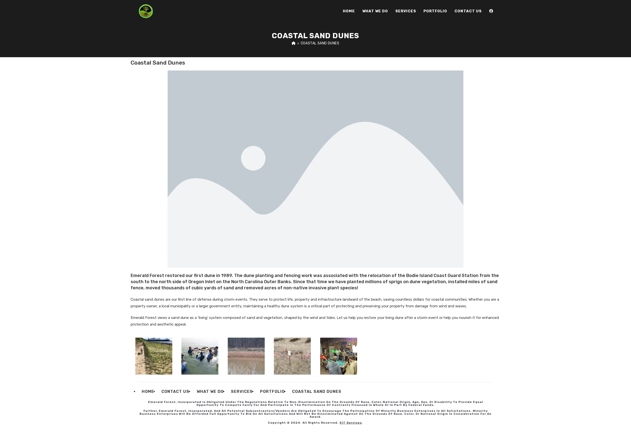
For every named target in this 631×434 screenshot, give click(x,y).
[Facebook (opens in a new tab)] (491, 11)
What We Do (210, 391)
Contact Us (175, 391)
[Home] (294, 43)
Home (148, 391)
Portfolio (272, 391)
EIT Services (351, 422)
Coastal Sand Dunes (320, 43)
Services (242, 391)
